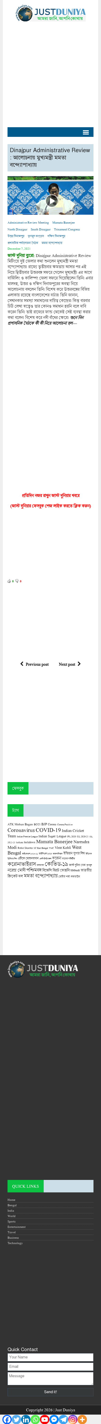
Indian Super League (52, 836)
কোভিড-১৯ (56, 863)
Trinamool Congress (67, 229)
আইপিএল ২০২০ (45, 853)
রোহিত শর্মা (64, 876)
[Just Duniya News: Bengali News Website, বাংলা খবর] (50, 13)
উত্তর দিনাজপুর (16, 236)
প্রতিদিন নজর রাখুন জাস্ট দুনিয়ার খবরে (50, 495)
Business (13, 1237)
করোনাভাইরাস (22, 864)
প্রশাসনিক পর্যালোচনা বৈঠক (23, 243)
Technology (15, 1243)
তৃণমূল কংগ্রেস (36, 236)
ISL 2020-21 (83, 836)
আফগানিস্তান (57, 853)
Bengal (12, 1205)
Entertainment (17, 1227)
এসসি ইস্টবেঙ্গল (45, 858)
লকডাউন (75, 876)
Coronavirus (21, 830)
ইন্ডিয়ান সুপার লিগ (74, 853)
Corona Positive (64, 824)
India (11, 1210)
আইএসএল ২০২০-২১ (30, 853)
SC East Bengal (41, 848)
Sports (12, 1221)
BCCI (37, 824)
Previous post (37, 664)
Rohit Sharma (25, 847)
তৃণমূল (89, 865)
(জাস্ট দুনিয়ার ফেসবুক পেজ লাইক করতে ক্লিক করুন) (50, 505)
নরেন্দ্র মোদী (16, 870)
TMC (51, 848)
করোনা (56, 858)
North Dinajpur (17, 229)
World (12, 1216)
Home (11, 1200)
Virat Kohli (63, 847)
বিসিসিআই (75, 870)
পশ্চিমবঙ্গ (33, 870)
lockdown (29, 842)
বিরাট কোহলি (61, 870)
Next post (67, 664)
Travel (12, 1232)
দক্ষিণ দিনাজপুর (56, 236)
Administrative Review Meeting (28, 222)
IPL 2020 (71, 836)
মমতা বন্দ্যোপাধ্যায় (52, 243)
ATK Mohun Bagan (20, 824)
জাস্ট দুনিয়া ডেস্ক (77, 864)
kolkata (19, 842)
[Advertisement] (50, 72)
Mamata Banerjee (63, 222)
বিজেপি (47, 870)
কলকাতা (40, 865)
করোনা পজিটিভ (68, 858)
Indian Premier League (27, 836)
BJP (44, 824)
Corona (52, 824)
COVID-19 (48, 829)
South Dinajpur (40, 229)
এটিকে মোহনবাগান (28, 858)
